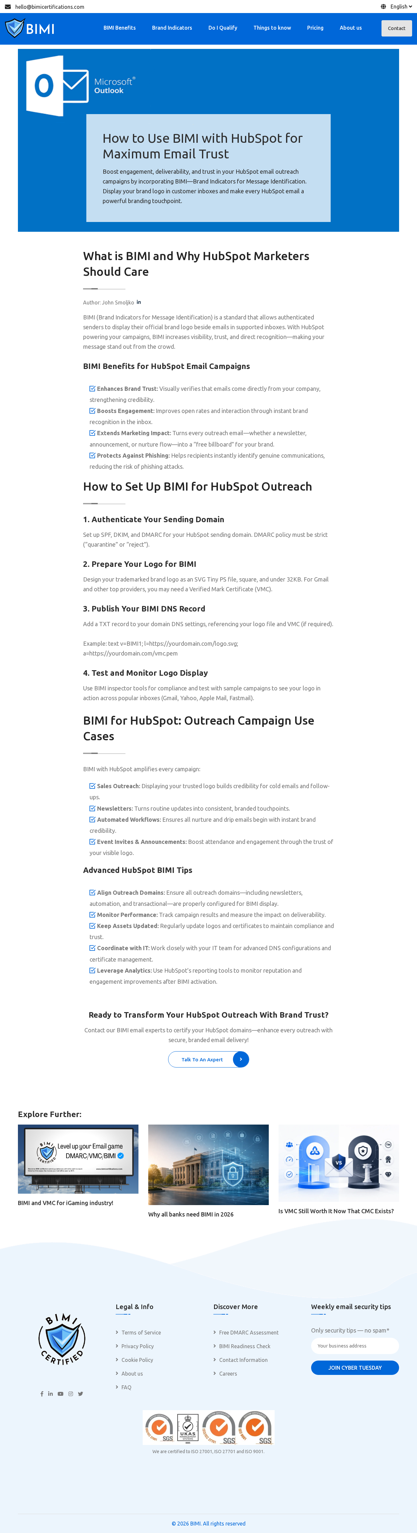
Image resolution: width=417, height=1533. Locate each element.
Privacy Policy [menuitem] (138, 1346)
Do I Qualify (222, 28)
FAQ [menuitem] (126, 1387)
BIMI (195, 1523)
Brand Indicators (172, 28)
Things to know (272, 28)
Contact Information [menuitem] (243, 1360)
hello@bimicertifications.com (49, 7)
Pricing (315, 28)
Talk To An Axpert (202, 1059)
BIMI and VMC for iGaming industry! (65, 1203)
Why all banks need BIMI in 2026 (191, 1214)
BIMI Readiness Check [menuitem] (244, 1346)
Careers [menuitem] (228, 1374)
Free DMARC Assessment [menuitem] (249, 1332)
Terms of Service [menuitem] (141, 1332)
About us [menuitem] (132, 1374)
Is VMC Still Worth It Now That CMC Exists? (336, 1211)
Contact (397, 28)
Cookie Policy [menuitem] (137, 1360)
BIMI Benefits (120, 28)
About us (351, 28)
